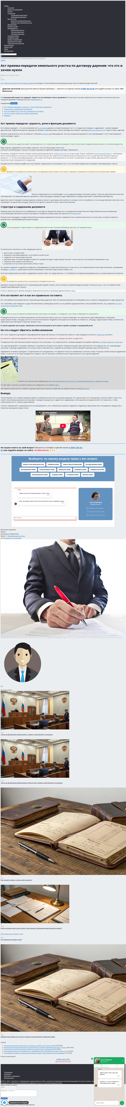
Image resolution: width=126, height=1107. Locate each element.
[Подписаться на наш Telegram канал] (4, 1102)
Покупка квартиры (17, 32)
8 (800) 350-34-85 (87, 89)
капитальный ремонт (103, 154)
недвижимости (36, 100)
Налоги (10, 11)
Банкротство (12, 19)
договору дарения (28, 83)
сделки (66, 194)
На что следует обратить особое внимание (21, 113)
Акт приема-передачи (9, 83)
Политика (7, 1074)
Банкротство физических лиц (21, 21)
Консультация (9, 1078)
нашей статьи (83, 389)
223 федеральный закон (19, 15)
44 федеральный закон (18, 17)
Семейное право (13, 38)
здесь (73, 291)
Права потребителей (15, 40)
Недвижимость (13, 28)
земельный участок (61, 154)
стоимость (13, 269)
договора (43, 128)
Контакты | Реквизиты (12, 1076)
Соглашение (8, 1072)
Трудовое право (13, 36)
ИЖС (105, 304)
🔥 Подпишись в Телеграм (11, 538)
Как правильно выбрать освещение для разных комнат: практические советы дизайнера (34, 1053)
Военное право (13, 26)
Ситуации (11, 8)
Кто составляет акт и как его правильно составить (24, 111)
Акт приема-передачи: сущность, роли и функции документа (28, 107)
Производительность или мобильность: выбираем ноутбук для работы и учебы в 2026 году (35, 1051)
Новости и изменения (15, 10)
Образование (12, 25)
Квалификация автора (16, 536)
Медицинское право (15, 41)
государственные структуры (111, 342)
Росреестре (76, 213)
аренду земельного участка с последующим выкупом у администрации (80, 381)
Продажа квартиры (17, 34)
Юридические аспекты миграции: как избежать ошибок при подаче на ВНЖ (30, 1046)
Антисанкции (8, 51)
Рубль (6, 49)
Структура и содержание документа (18, 109)
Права (6, 6)
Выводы (7, 116)
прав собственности (96, 130)
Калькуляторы (9, 45)
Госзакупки (11, 13)
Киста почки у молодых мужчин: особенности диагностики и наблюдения (29, 1049)
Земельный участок (17, 30)
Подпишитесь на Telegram (18, 1102)
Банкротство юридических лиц (21, 23)
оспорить (45, 134)
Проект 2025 (8, 47)
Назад (3, 60)
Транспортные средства (16, 43)
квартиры (101, 335)
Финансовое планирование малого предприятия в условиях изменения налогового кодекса (35, 1047)
